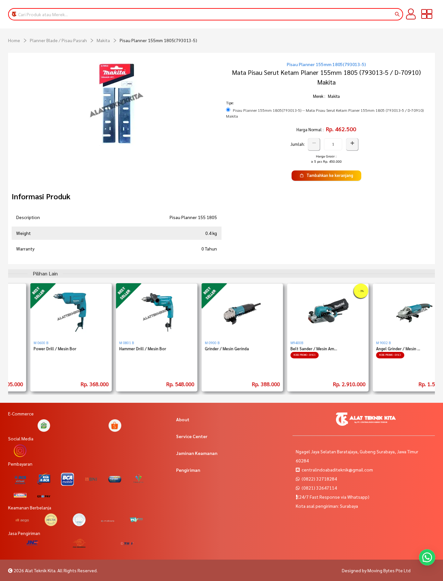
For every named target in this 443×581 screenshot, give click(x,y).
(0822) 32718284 (319, 479)
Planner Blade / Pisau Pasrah (58, 40)
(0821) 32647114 (319, 488)
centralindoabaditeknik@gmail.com (337, 469)
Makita (103, 40)
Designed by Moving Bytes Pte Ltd (376, 570)
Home (14, 40)
